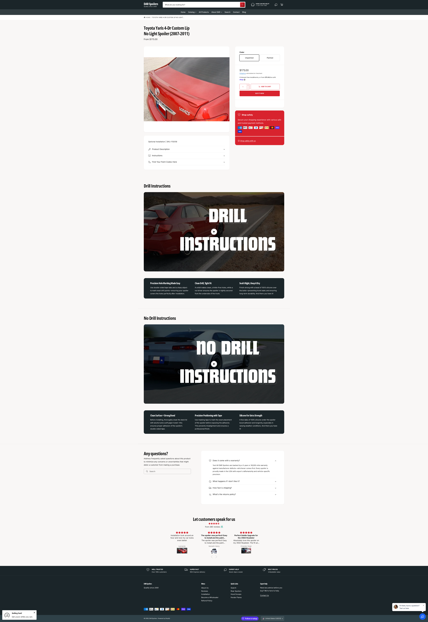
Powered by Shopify (164, 618)
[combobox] (204, 5)
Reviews (204, 591)
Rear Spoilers (236, 591)
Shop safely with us (248, 141)
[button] (282, 5)
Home (148, 17)
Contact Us (264, 595)
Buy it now (259, 93)
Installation (205, 594)
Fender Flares (236, 597)
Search (233, 588)
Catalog (191, 12)
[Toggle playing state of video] (214, 232)
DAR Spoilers (153, 618)
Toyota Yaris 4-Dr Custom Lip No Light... (168, 17)
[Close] (34, 612)
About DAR (215, 12)
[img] (214, 523)
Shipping (243, 73)
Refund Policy (206, 601)
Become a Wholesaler (209, 597)
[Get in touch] (276, 5)
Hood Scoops (236, 594)
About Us (205, 588)
